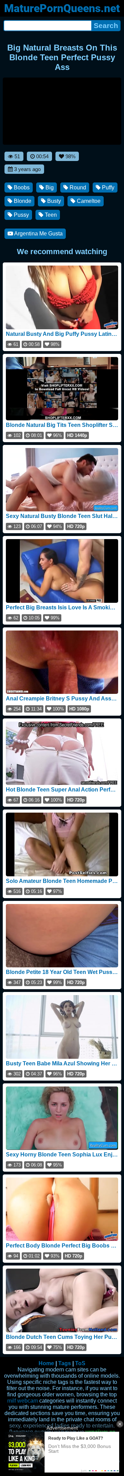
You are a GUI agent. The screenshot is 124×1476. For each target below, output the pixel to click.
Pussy (20, 215)
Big (49, 187)
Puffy (107, 187)
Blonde (21, 201)
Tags (64, 1363)
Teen (50, 215)
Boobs (21, 187)
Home (46, 1363)
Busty (53, 201)
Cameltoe (88, 201)
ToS (80, 1363)
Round (77, 187)
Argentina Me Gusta (38, 233)
